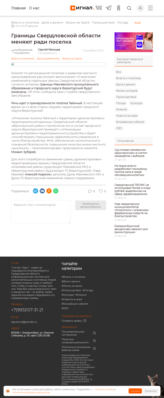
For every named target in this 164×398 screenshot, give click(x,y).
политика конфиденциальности (31, 392)
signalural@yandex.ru (24, 321)
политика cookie (104, 389)
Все (118, 72)
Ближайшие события (130, 121)
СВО (119, 128)
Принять (135, 391)
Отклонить (150, 391)
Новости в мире (126, 115)
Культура (136, 103)
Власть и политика (128, 78)
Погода (122, 22)
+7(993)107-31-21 (27, 309)
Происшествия (126, 96)
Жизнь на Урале (126, 90)
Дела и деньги (125, 84)
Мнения (121, 109)
